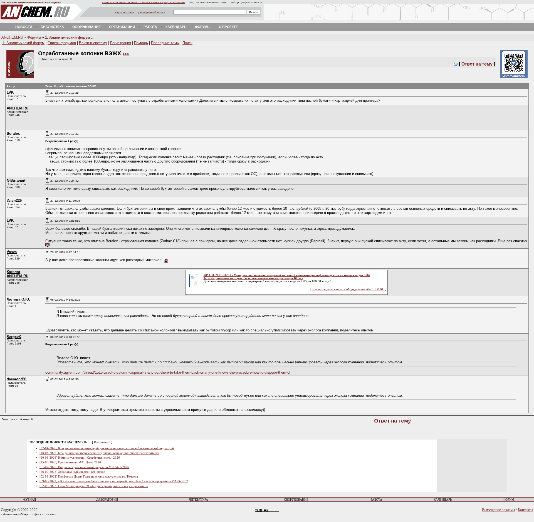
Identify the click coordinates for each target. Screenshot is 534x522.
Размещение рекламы (498, 510)
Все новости (102, 442)
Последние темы (165, 43)
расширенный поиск (151, 12)
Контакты (525, 510)
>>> (126, 54)
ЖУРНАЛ (29, 499)
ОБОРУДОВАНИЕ (296, 499)
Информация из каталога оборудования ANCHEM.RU (348, 289)
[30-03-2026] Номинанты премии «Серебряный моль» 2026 (79, 457)
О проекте (228, 27)
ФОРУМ (508, 499)
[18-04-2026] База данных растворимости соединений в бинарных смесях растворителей (99, 452)
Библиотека (52, 27)
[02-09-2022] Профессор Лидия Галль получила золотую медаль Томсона (88, 476)
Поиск (187, 43)
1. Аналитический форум (67, 37)
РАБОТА (376, 499)
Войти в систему (93, 43)
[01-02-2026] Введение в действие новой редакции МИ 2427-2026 (84, 467)
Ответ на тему (477, 64)
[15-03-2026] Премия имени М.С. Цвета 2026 (70, 462)
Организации (122, 27)
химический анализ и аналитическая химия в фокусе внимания (143, 2)
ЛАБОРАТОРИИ (107, 499)
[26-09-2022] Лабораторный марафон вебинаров (72, 471)
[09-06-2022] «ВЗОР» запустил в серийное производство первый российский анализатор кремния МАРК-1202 (113, 481)
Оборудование (86, 27)
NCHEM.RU (12, 37)
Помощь (141, 43)
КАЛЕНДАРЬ (443, 499)
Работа (150, 27)
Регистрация (120, 43)
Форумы (203, 27)
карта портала (124, 12)
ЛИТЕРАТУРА (198, 499)
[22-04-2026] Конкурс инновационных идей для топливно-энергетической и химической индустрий (106, 448)
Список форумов (62, 43)
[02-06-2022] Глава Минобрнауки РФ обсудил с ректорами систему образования (93, 486)
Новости (23, 27)
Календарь (176, 27)
